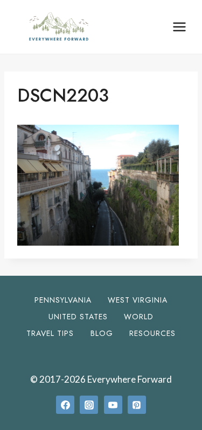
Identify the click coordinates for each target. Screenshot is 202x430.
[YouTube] (113, 405)
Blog (101, 333)
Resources (152, 333)
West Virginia (138, 300)
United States (78, 316)
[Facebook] (65, 405)
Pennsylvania (63, 300)
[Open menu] (179, 26)
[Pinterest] (137, 405)
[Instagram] (89, 405)
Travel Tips (50, 333)
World (139, 316)
